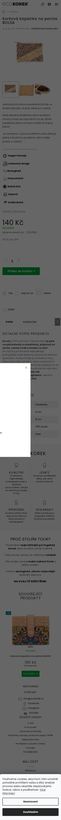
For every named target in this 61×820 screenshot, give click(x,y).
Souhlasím (30, 812)
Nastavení (30, 801)
